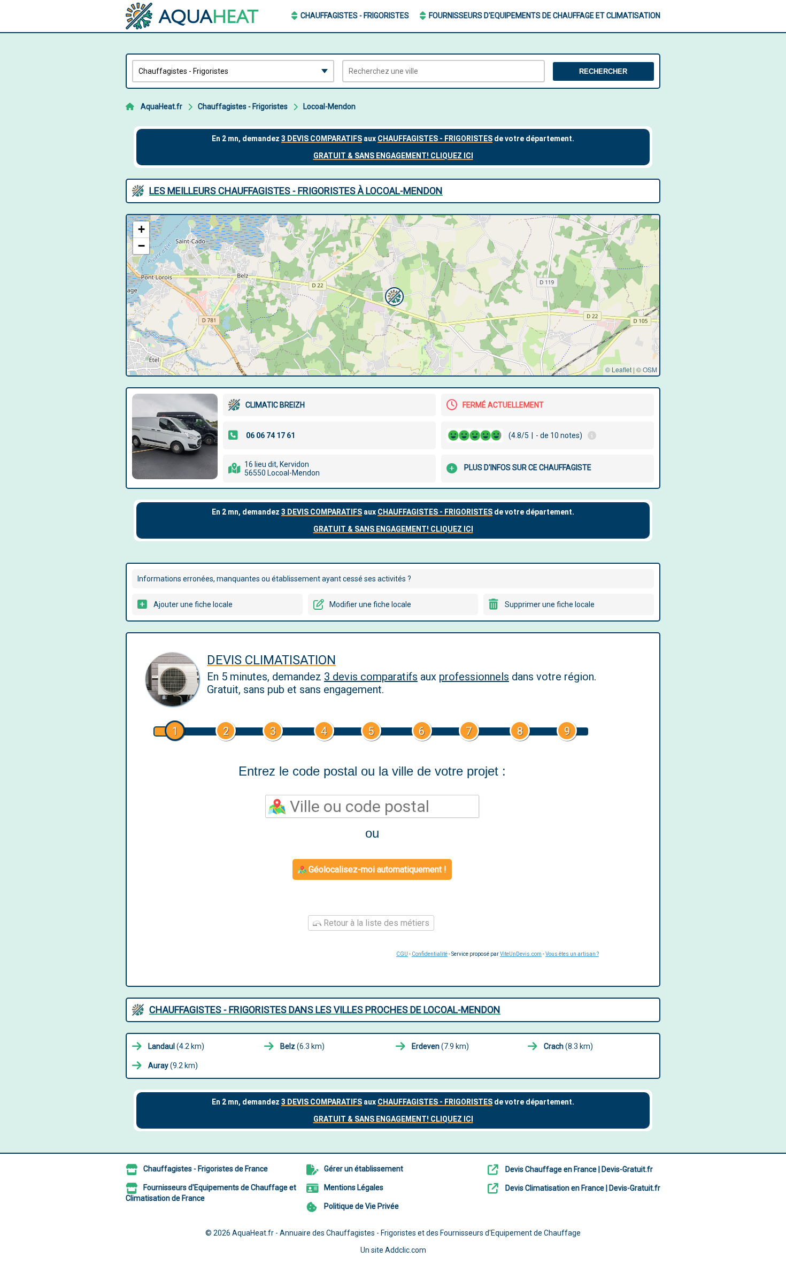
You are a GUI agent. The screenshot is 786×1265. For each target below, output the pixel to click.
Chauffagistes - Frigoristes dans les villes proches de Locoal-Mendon (324, 1009)
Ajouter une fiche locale (193, 604)
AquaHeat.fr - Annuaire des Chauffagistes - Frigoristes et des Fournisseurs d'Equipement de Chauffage (406, 1233)
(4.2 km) (176, 1046)
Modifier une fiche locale (370, 604)
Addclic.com (405, 1250)
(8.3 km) (568, 1046)
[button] (393, 295)
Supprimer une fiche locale (550, 604)
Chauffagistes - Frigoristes (354, 15)
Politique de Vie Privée (361, 1206)
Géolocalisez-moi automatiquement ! (376, 869)
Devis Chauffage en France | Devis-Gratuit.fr (579, 1169)
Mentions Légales (353, 1187)
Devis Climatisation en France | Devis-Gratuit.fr (582, 1188)
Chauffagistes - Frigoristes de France (205, 1168)
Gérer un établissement (363, 1168)
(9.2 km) (173, 1065)
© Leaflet (618, 369)
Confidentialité (430, 954)
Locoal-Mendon (329, 106)
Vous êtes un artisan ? (572, 954)
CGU (402, 954)
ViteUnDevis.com (521, 954)
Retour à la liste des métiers (375, 923)
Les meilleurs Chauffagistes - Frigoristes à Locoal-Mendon (296, 190)
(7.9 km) (440, 1046)
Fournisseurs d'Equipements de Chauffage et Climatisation (544, 15)
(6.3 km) (302, 1046)
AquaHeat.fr (161, 106)
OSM (650, 369)
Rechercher (603, 71)
